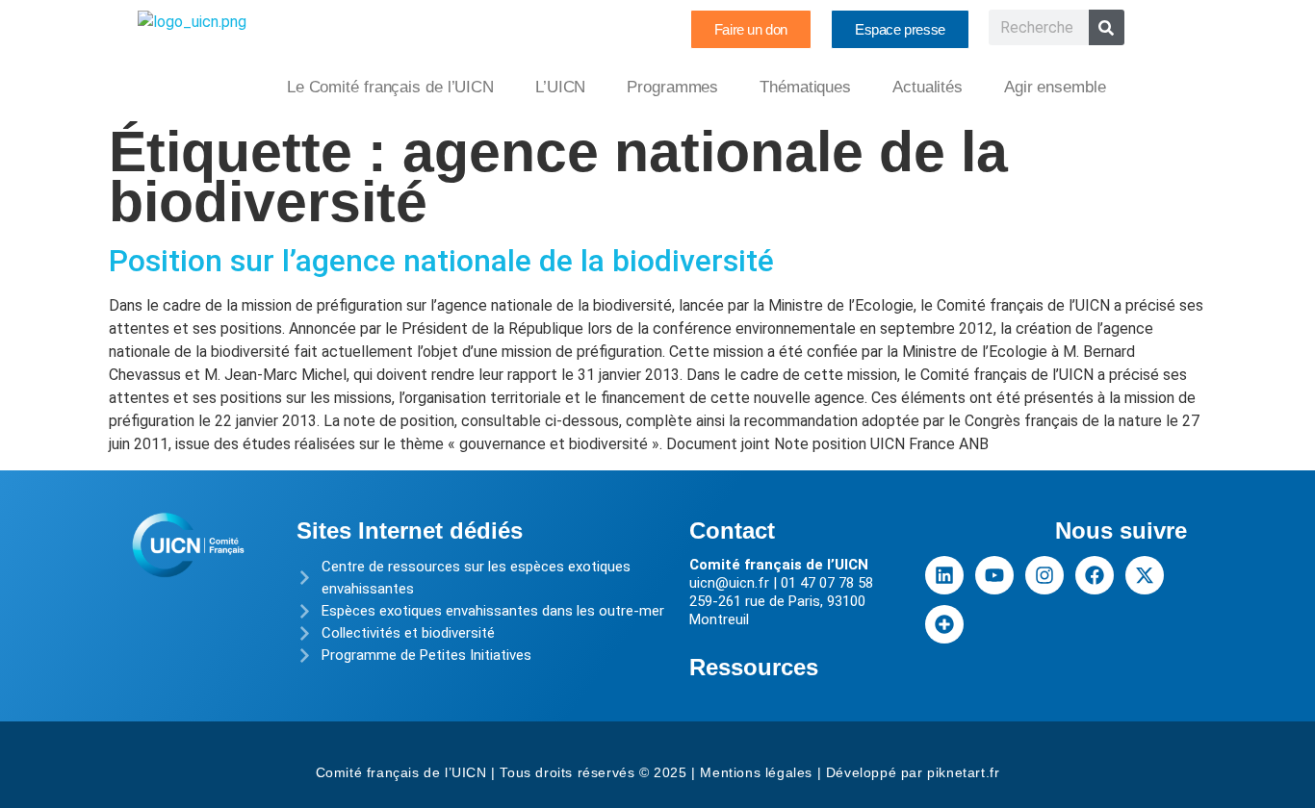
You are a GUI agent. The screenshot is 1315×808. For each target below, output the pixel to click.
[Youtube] (994, 575)
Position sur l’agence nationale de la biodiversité (441, 260)
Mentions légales (756, 772)
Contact (732, 530)
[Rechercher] (1106, 27)
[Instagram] (1044, 575)
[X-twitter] (1144, 575)
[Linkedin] (944, 575)
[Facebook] (1094, 575)
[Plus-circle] (944, 624)
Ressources (753, 667)
